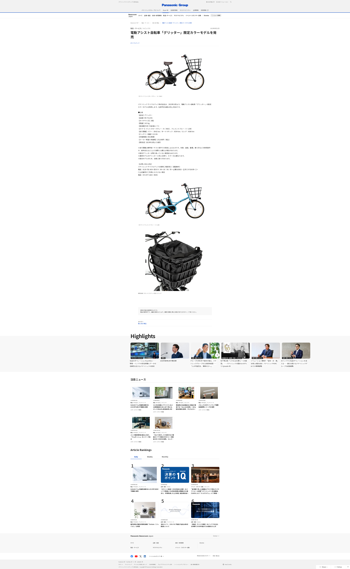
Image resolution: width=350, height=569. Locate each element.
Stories (206, 15)
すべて (140, 15)
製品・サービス (167, 15)
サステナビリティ (179, 15)
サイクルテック (135, 43)
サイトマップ (128, 564)
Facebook (121, 562)
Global (215, 536)
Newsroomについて (202, 556)
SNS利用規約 (152, 564)
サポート (120, 564)
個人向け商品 (155, 23)
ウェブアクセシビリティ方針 (165, 564)
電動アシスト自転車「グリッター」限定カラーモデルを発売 (177, 23)
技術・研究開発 (157, 15)
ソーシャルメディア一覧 (155, 556)
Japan (132, 15)
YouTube (128, 562)
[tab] (149, 457)
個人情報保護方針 (195, 564)
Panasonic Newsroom (142, 536)
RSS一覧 (215, 556)
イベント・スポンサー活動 (193, 15)
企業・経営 (147, 15)
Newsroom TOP (134, 23)
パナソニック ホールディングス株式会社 (128, 2)
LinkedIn (139, 562)
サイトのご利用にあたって (140, 564)
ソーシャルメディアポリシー (181, 564)
